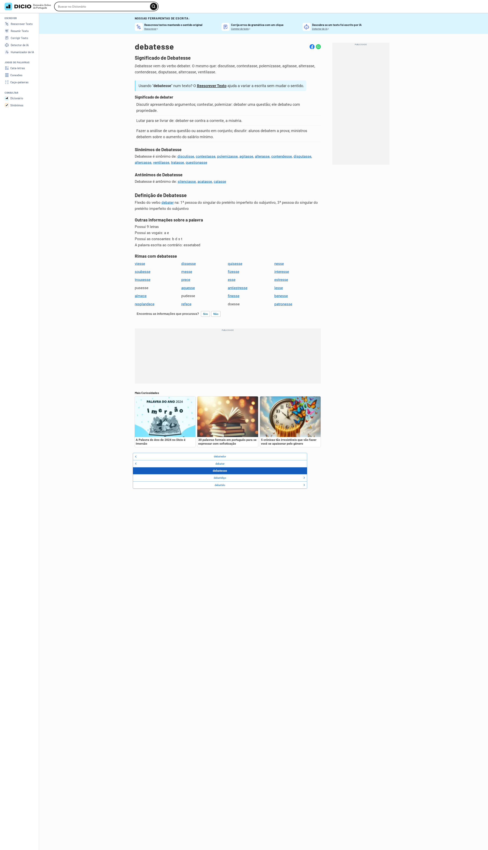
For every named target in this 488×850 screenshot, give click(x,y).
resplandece (144, 304)
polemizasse (227, 156)
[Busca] (153, 6)
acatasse (204, 182)
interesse (281, 272)
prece (185, 280)
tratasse (177, 162)
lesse (278, 288)
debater (167, 202)
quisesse (235, 264)
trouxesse (142, 280)
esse (231, 280)
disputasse (302, 156)
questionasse (196, 162)
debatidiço (220, 477)
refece (186, 304)
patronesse (283, 304)
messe (186, 272)
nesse (279, 264)
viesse (140, 264)
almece (141, 296)
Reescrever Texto (211, 85)
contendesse (281, 156)
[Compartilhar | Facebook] (312, 46)
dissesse (188, 264)
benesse (281, 296)
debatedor (220, 456)
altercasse (143, 162)
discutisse (185, 156)
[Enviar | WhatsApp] (318, 46)
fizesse (233, 272)
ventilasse (161, 162)
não (215, 313)
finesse (233, 296)
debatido (220, 485)
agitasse (246, 156)
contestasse (205, 156)
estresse (281, 280)
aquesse (188, 288)
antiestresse (237, 288)
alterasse (262, 156)
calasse (220, 182)
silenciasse (187, 182)
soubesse (142, 272)
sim (205, 313)
